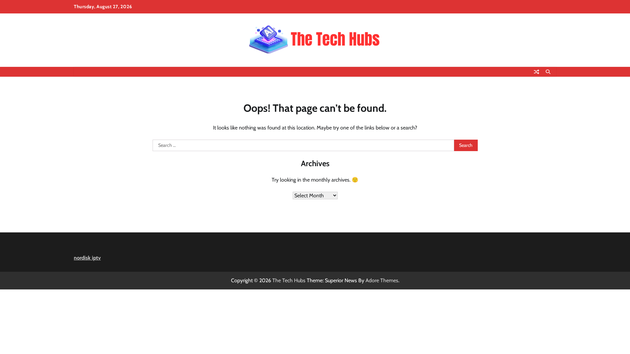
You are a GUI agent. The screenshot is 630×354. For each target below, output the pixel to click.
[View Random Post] (536, 72)
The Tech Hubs (288, 280)
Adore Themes (382, 280)
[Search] (548, 72)
